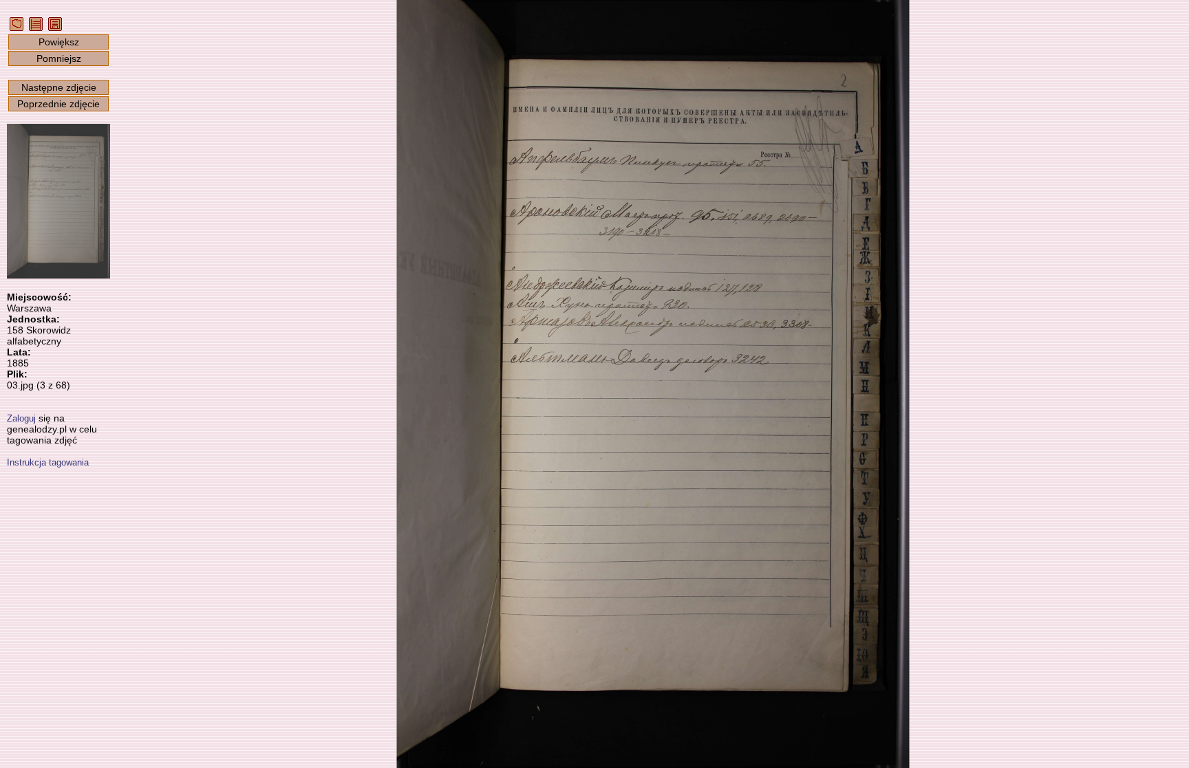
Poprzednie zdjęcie (58, 103)
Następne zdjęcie (58, 87)
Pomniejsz (58, 58)
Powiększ (59, 41)
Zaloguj (21, 418)
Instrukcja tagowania (48, 462)
